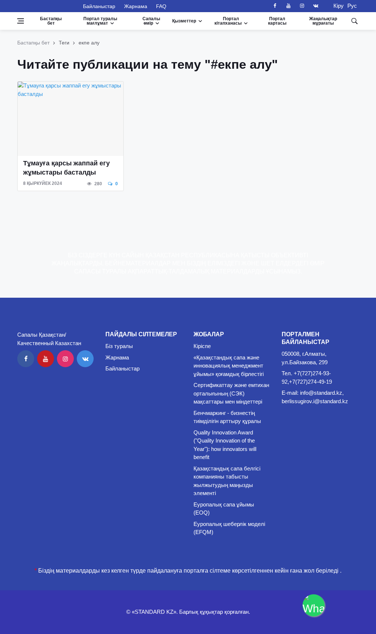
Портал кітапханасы (228, 21)
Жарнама (135, 6)
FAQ (161, 6)
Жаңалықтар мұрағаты (323, 21)
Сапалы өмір (151, 21)
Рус (352, 6)
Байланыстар (99, 6)
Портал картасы (277, 21)
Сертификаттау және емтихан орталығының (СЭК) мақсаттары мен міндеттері (231, 393)
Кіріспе (202, 346)
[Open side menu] (20, 21)
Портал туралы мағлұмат (100, 21)
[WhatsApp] (314, 605)
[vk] (316, 6)
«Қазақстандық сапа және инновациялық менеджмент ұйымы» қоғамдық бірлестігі (229, 365)
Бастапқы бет (51, 21)
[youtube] (288, 6)
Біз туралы (119, 346)
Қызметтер (184, 21)
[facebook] (275, 6)
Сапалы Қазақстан (45, 6)
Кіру (336, 6)
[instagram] (302, 6)
